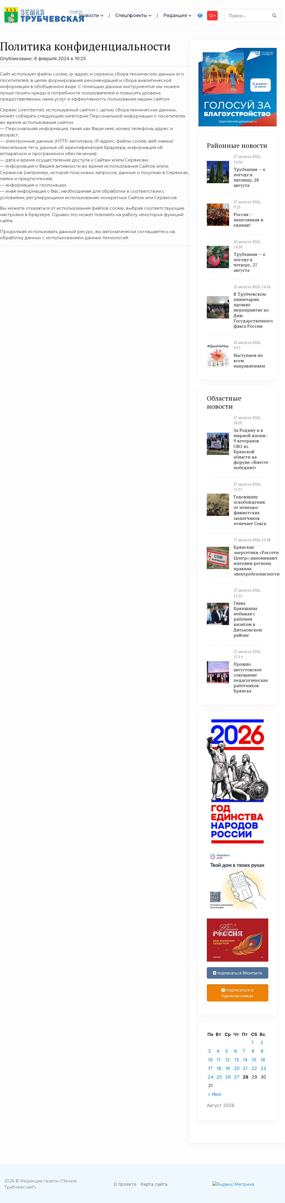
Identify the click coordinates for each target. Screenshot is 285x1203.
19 (227, 1068)
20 (237, 1068)
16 (263, 1059)
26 (228, 1077)
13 (236, 1059)
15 (254, 1059)
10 (210, 1059)
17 (210, 1068)
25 (219, 1077)
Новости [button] (89, 15)
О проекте (125, 1184)
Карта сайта (154, 1184)
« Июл (214, 1094)
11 (218, 1059)
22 (254, 1068)
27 (236, 1077)
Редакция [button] (175, 15)
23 (263, 1068)
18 (219, 1068)
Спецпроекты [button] (131, 15)
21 (245, 1068)
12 (227, 1059)
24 (210, 1077)
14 (245, 1059)
